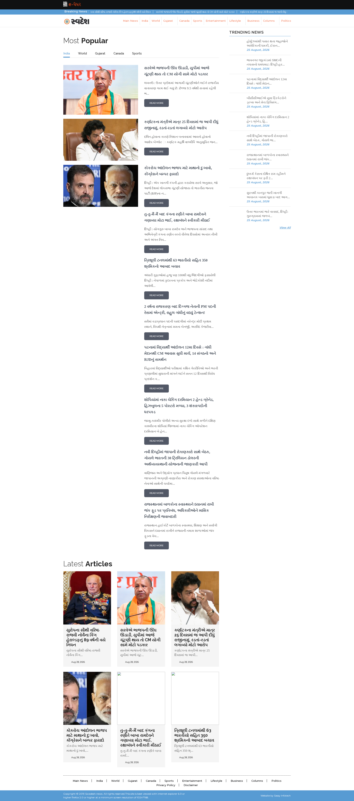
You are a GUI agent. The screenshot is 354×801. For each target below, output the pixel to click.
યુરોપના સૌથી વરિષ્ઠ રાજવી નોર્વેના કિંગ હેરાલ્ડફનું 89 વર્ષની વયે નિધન (101, 11)
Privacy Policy (165, 785)
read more (156, 103)
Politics (286, 20)
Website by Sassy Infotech (276, 795)
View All (285, 227)
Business (253, 20)
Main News (130, 20)
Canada (184, 20)
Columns (269, 20)
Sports (197, 20)
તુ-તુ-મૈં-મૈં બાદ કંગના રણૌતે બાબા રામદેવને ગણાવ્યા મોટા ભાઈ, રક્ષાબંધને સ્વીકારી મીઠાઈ (140, 738)
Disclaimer (191, 785)
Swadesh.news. (94, 793)
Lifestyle (235, 20)
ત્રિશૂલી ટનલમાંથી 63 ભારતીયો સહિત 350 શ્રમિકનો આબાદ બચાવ (194, 735)
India (145, 20)
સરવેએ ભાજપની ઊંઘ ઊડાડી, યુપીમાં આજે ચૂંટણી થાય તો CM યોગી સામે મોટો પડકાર (177, 11)
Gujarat (168, 20)
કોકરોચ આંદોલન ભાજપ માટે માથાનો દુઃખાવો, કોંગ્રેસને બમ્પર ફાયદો (86, 735)
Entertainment (216, 20)
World (156, 20)
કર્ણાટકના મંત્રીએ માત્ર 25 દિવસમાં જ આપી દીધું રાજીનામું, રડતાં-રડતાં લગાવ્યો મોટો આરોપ (264, 11)
